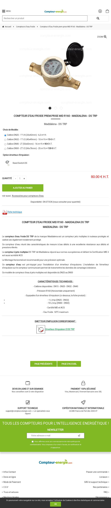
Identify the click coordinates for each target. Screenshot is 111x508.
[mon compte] (100, 11)
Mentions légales (11, 497)
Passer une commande (97, 472)
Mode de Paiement (12, 482)
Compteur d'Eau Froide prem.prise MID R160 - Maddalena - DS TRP (55, 115)
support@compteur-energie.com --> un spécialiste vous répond (28, 411)
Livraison (103, 477)
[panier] (107, 11)
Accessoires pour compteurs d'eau (28, 196)
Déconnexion (102, 497)
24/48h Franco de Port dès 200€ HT (83, 409)
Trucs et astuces (11, 492)
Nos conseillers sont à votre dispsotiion (28, 390)
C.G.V (5, 487)
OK (55, 504)
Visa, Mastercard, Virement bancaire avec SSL (83, 390)
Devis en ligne (9, 477)
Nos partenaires (100, 487)
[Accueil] (55, 11)
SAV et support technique (96, 482)
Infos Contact (9, 472)
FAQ (106, 492)
